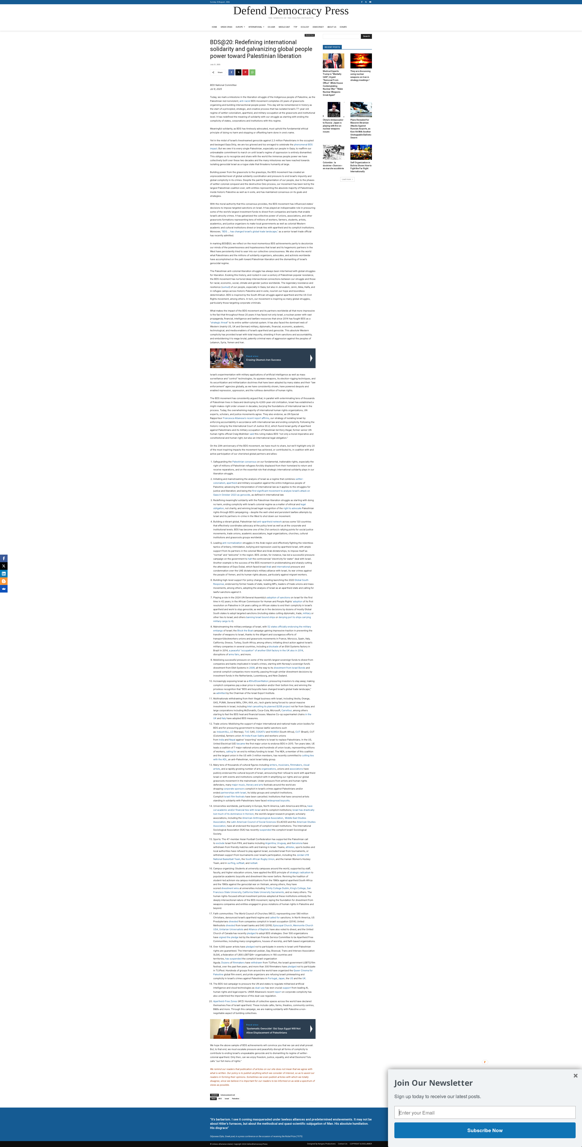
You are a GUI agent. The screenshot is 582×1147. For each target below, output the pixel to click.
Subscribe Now (485, 1130)
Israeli (227, 796)
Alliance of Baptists (259, 929)
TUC (247, 731)
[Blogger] (4, 581)
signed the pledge (228, 937)
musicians (283, 764)
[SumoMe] (4, 589)
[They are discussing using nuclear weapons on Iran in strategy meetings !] (361, 60)
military (307, 613)
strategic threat (219, 322)
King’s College (298, 888)
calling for (231, 751)
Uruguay (281, 843)
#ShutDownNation (258, 681)
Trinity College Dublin (277, 888)
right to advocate (292, 508)
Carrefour (286, 710)
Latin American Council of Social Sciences (253, 821)
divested (233, 921)
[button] (485, 1082)
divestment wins (230, 888)
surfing (231, 863)
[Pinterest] (245, 72)
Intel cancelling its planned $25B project (268, 706)
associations (296, 768)
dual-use (260, 987)
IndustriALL (223, 731)
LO (231, 731)
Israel (227, 1099)
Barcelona (296, 843)
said (252, 433)
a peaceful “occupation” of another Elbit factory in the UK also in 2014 (266, 650)
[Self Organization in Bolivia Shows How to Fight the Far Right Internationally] (361, 152)
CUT (297, 731)
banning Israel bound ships (260, 617)
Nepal (232, 739)
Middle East (310, 35)
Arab (268, 566)
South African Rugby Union (259, 859)
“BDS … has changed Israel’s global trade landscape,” (250, 231)
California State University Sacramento (263, 892)
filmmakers (296, 764)
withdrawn (256, 962)
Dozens (225, 962)
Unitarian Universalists (231, 929)
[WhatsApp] (252, 72)
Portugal (272, 978)
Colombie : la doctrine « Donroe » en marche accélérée (333, 165)
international (283, 566)
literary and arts (254, 784)
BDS (220, 1099)
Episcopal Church (282, 925)
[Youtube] (370, 2)
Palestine (235, 1099)
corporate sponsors (234, 788)
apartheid (232, 482)
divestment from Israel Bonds (289, 667)
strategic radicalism (300, 872)
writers (273, 764)
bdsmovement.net (228, 1095)
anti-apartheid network (269, 521)
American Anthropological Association (262, 818)
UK (304, 978)
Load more (346, 179)
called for (275, 917)
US (291, 978)
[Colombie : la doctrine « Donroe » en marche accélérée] (333, 152)
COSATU (260, 731)
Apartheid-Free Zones (225, 1001)
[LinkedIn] (4, 573)
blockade (273, 646)
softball (240, 863)
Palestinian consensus (244, 461)
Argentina (270, 843)
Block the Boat (245, 630)
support (287, 987)
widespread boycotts (278, 800)
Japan (281, 978)
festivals (240, 796)
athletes (289, 847)
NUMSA (275, 731)
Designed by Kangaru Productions (222, 21)
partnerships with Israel (233, 792)
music (242, 784)
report (277, 991)
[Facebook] (362, 2)
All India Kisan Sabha (253, 735)
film (233, 796)
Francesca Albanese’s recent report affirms (246, 418)
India (221, 739)
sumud (225, 287)
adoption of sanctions (278, 597)
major (235, 784)
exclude (219, 843)
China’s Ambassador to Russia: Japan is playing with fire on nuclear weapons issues (333, 126)
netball (253, 863)
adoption (297, 601)
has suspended (233, 958)
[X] (366, 2)
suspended (265, 829)
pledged (251, 933)
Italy (224, 718)
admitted (221, 693)
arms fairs (234, 654)
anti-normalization (232, 542)
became (241, 743)
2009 (252, 667)
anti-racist (244, 101)
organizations (268, 768)
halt (250, 558)
